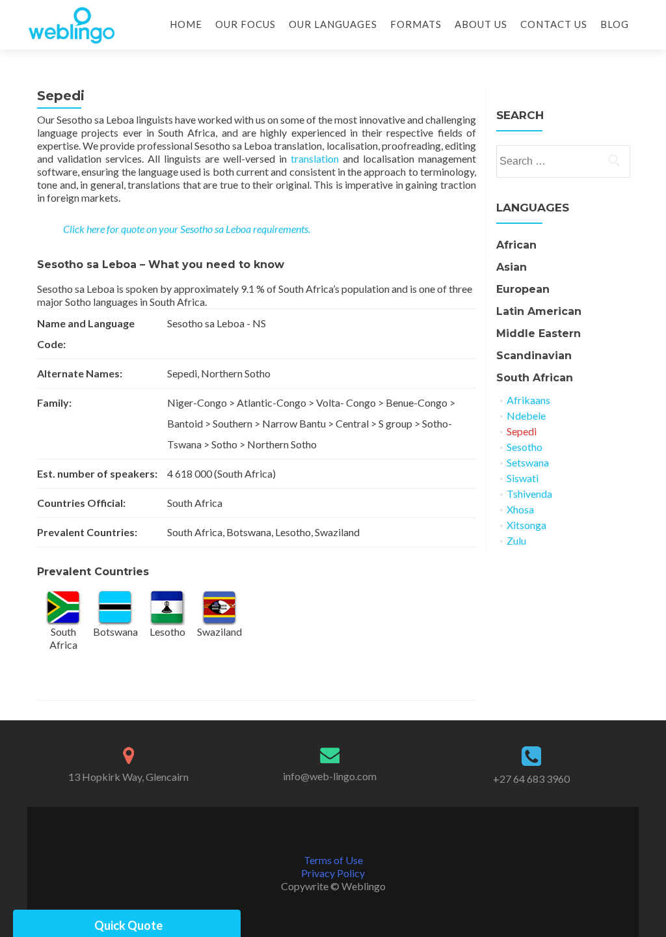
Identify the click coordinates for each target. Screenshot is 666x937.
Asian (511, 267)
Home (186, 24)
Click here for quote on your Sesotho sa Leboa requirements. (186, 229)
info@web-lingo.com (330, 776)
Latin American (538, 311)
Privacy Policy (333, 873)
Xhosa (520, 509)
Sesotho (524, 447)
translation (315, 158)
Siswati (523, 478)
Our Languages (333, 24)
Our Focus (245, 24)
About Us (481, 24)
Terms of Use (333, 860)
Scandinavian (534, 355)
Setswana (528, 462)
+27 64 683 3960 (531, 778)
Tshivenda (529, 493)
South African (534, 378)
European (523, 289)
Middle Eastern (538, 333)
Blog (614, 24)
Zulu (516, 540)
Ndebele (526, 415)
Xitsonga (526, 525)
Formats (416, 24)
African (516, 245)
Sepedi (522, 431)
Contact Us (553, 24)
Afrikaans (528, 400)
